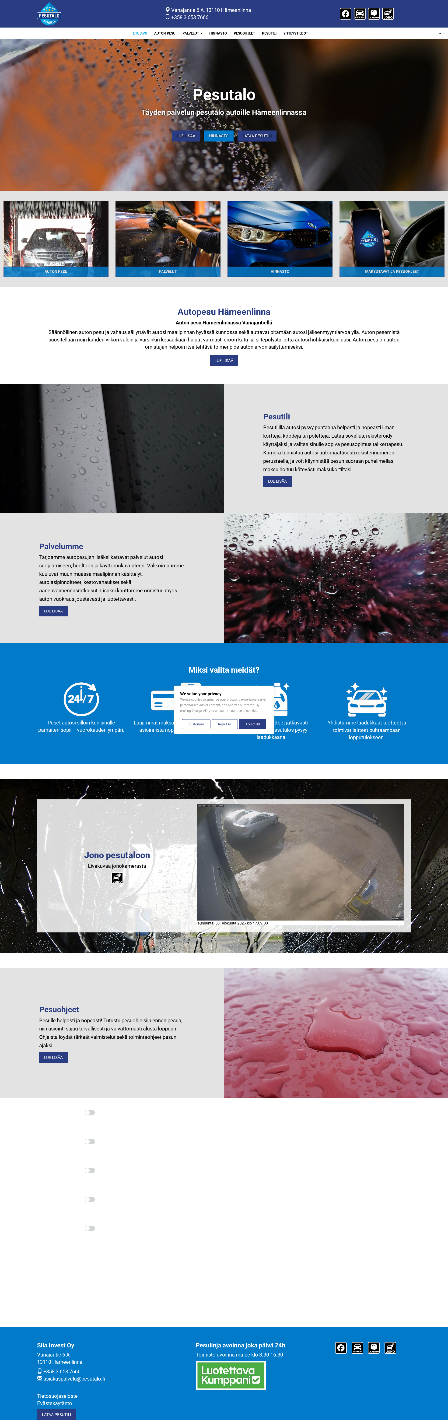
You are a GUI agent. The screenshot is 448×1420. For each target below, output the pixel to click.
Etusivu (140, 33)
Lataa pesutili (257, 136)
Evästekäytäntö (54, 1403)
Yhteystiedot (296, 33)
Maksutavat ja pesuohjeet (392, 271)
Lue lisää (186, 136)
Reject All (224, 724)
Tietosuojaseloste (57, 1396)
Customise (196, 724)
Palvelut (191, 33)
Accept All (252, 724)
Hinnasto (218, 33)
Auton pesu (164, 33)
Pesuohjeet (244, 33)
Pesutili (269, 33)
